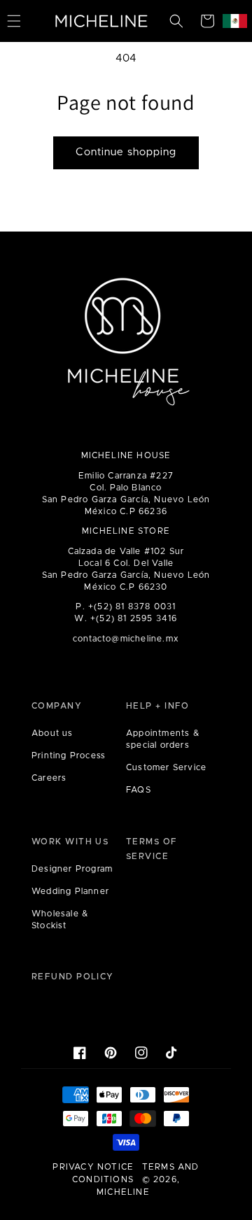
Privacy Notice (93, 1167)
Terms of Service (152, 849)
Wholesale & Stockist (59, 919)
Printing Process (68, 755)
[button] (176, 21)
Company (56, 706)
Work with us (69, 841)
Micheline (123, 1192)
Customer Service (166, 767)
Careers (48, 778)
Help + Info (158, 706)
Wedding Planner (70, 891)
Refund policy (72, 976)
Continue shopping (126, 152)
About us (52, 733)
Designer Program (72, 869)
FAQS (138, 790)
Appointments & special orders (163, 739)
